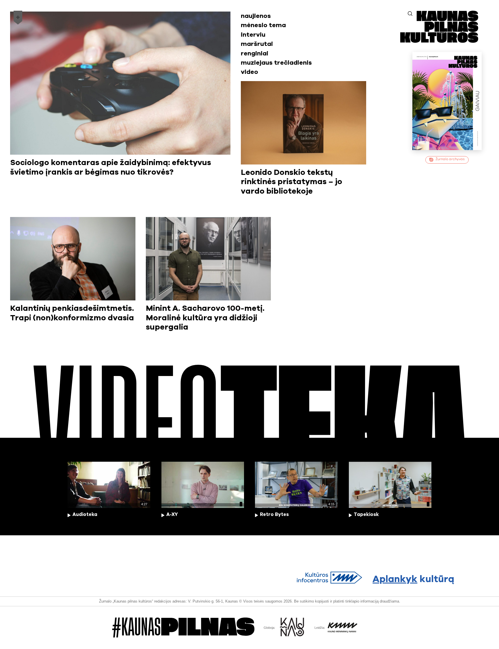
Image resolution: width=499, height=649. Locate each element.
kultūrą (413, 579)
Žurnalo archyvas (450, 159)
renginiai (254, 54)
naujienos (256, 16)
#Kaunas (183, 627)
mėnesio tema (263, 25)
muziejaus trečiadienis (276, 63)
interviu (253, 35)
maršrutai (257, 44)
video (249, 72)
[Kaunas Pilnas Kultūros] (439, 41)
